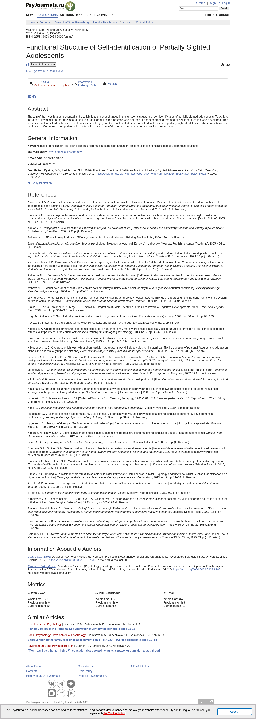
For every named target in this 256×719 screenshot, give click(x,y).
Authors (67, 15)
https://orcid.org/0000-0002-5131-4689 (72, 559)
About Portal (33, 666)
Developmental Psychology (44, 624)
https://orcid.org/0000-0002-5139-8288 (196, 569)
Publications (47, 15)
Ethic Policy (85, 671)
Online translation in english (51, 85)
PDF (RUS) (41, 82)
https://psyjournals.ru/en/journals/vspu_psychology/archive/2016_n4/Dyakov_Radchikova (151, 173)
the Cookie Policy (114, 713)
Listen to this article (43, 64)
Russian (200, 3)
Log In (226, 3)
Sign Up (215, 3)
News (30, 15)
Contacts (31, 671)
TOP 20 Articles (139, 666)
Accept (234, 711)
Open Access (86, 666)
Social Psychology (39, 635)
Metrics (112, 83)
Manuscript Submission (95, 15)
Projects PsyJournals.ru (92, 675)
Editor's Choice (217, 15)
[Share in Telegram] (34, 97)
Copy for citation (41, 183)
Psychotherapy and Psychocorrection (50, 645)
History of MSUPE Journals (43, 675)
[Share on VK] (30, 97)
